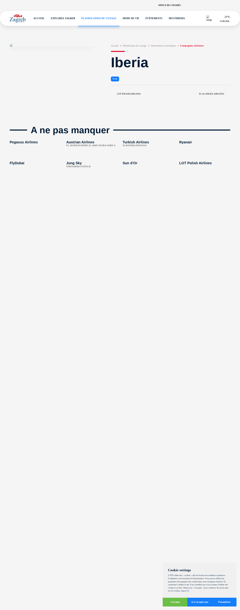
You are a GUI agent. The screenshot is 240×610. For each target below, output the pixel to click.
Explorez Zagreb (63, 18)
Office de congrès (169, 5)
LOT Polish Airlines (129, 94)
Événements (153, 18)
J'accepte (175, 602)
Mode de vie (131, 18)
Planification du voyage (98, 18)
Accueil (38, 18)
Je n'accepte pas (199, 602)
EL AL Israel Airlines (211, 94)
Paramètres (224, 602)
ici (188, 591)
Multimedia (177, 18)
